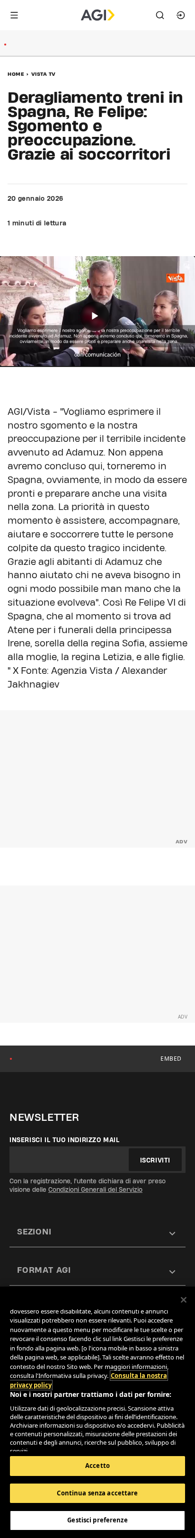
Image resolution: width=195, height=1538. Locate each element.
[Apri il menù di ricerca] (160, 15)
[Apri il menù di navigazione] (14, 15)
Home (16, 74)
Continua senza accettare (97, 1493)
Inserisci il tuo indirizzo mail (64, 1140)
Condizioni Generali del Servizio (95, 1189)
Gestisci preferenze (97, 1520)
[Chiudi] (183, 1299)
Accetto (97, 1465)
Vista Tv (43, 74)
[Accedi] (181, 15)
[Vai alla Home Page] (97, 15)
